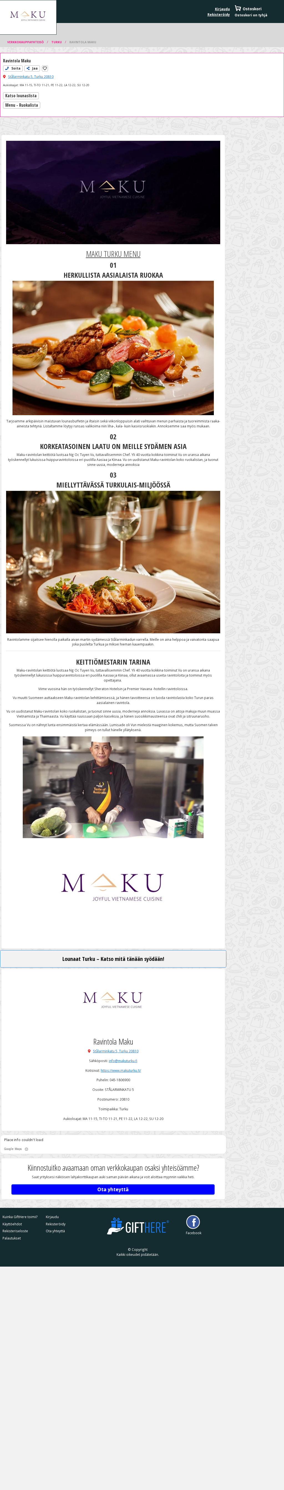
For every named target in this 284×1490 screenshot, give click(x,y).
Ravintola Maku (82, 42)
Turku (57, 42)
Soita (16, 68)
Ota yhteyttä (113, 1189)
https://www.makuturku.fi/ (121, 1070)
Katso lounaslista (21, 96)
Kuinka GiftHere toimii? (20, 1217)
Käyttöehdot (12, 1224)
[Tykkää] (45, 68)
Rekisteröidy (218, 14)
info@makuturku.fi (123, 1060)
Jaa (34, 68)
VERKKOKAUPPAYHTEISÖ (26, 42)
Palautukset (11, 1238)
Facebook (193, 1233)
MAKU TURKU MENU (113, 253)
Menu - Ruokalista (21, 105)
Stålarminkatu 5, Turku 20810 (31, 76)
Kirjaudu (222, 9)
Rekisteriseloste (15, 1231)
